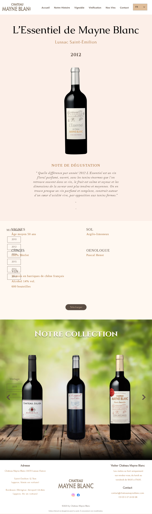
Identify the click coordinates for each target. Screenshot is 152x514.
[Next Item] (144, 397)
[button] (14, 387)
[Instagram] (73, 495)
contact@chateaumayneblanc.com (127, 493)
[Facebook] (78, 495)
